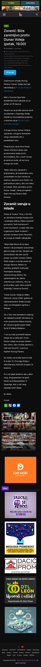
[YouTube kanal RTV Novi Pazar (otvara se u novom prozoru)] (22, 647)
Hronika (15, 652)
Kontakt (25, 655)
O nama (19, 655)
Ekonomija (36, 650)
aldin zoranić (9, 51)
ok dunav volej (19, 60)
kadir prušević (18, 58)
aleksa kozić (25, 51)
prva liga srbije (16, 63)
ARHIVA (32, 655)
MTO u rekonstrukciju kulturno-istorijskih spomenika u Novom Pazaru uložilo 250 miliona (18, 442)
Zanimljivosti (35, 652)
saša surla (24, 63)
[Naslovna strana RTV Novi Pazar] (20, 14)
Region (9, 655)
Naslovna (5, 650)
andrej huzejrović (9, 54)
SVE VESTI (12, 650)
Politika (29, 650)
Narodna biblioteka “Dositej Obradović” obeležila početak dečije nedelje (18, 421)
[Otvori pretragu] (36, 14)
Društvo (9, 652)
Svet (14, 655)
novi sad (6, 60)
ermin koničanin (8, 58)
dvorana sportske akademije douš (14, 56)
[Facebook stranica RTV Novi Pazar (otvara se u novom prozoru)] (19, 647)
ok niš (25, 60)
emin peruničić (28, 56)
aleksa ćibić (17, 51)
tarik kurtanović (26, 65)
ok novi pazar (8, 63)
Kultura (21, 652)
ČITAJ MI (10, 72)
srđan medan (7, 65)
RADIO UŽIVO (30, 3)
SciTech (27, 652)
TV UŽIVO (11, 3)
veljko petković (8, 67)
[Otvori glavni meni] (4, 14)
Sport (6, 26)
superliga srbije (16, 65)
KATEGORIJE (21, 650)
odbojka (11, 60)
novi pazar (26, 58)
